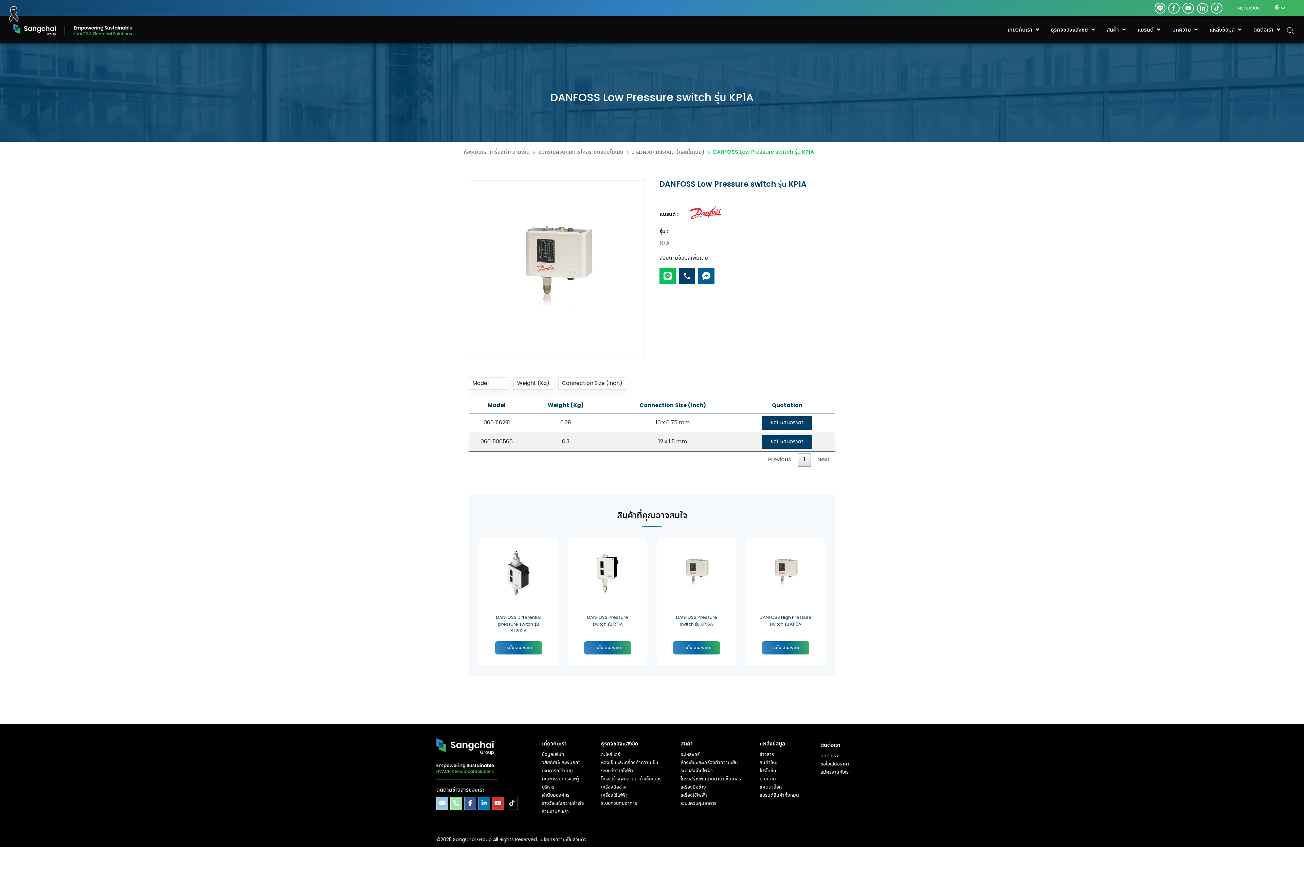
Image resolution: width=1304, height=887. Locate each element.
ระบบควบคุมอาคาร (619, 803)
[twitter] (1160, 8)
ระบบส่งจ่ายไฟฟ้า (617, 771)
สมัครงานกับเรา (835, 772)
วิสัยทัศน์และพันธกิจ (561, 762)
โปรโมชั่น (768, 771)
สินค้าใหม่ (769, 762)
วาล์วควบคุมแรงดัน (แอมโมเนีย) (668, 152)
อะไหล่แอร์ (610, 754)
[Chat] (706, 273)
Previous (779, 460)
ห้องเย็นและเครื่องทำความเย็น (497, 152)
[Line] (668, 273)
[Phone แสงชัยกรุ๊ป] (456, 803)
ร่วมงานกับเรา (555, 811)
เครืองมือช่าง (693, 787)
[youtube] (1188, 8)
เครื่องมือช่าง (614, 787)
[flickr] (1216, 8)
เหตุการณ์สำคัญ (557, 771)
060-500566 (497, 442)
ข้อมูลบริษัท (553, 754)
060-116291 (497, 423)
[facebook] (1173, 8)
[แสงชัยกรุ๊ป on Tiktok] (512, 803)
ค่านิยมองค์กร (555, 795)
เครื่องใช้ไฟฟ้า (614, 795)
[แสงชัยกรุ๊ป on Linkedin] (484, 803)
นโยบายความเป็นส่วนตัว (563, 839)
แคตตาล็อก (771, 787)
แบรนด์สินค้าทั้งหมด (779, 795)
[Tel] (687, 273)
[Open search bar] (1290, 30)
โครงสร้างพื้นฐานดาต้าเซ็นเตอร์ (631, 779)
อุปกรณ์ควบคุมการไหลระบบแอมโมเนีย (580, 152)
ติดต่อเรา (829, 756)
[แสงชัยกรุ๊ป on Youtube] (498, 803)
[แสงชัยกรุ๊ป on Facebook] (470, 803)
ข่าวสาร (767, 754)
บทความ (768, 779)
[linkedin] (1201, 8)
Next (823, 460)
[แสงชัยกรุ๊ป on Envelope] (442, 803)
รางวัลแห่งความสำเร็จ (563, 803)
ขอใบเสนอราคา (787, 423)
